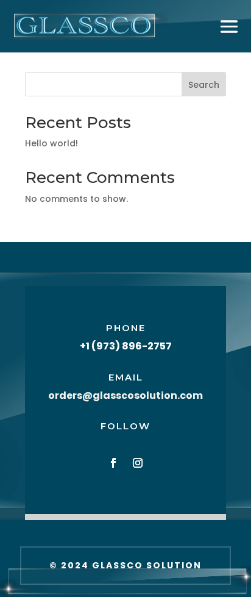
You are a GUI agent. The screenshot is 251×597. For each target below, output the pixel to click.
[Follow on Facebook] (113, 463)
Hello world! (51, 143)
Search (203, 85)
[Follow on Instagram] (137, 463)
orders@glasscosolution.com (125, 395)
